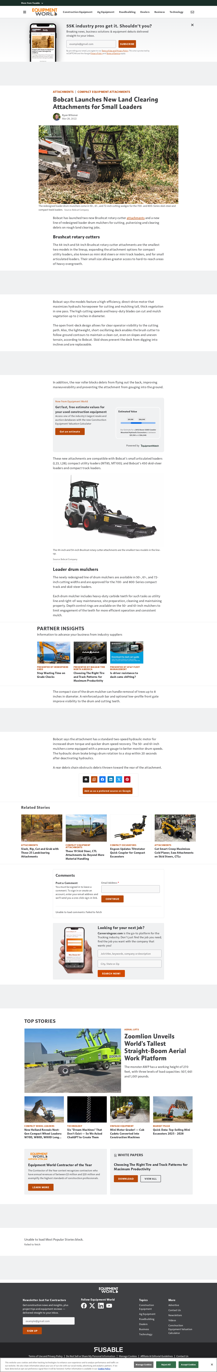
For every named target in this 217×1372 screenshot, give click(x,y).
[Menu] (25, 12)
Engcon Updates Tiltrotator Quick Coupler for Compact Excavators (127, 852)
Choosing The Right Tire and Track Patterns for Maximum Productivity (89, 676)
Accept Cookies (188, 1364)
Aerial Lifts (131, 1029)
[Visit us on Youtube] (109, 1305)
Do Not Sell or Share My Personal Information (90, 1356)
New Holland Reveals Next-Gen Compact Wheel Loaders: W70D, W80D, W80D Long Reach (43, 1133)
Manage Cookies (128, 1356)
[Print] (86, 779)
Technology (74, 1126)
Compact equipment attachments (104, 91)
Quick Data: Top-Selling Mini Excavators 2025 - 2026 (171, 1131)
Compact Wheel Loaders (39, 1126)
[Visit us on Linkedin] (101, 1305)
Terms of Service (113, 53)
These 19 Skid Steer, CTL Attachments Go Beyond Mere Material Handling (85, 854)
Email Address (110, 882)
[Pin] (127, 779)
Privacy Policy (97, 53)
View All (151, 1178)
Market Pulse (161, 1126)
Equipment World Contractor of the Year (60, 1165)
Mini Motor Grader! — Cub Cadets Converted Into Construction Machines (127, 1133)
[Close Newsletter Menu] (192, 25)
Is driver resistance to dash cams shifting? (124, 675)
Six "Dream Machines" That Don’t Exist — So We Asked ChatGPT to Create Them (84, 1133)
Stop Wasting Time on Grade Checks (51, 675)
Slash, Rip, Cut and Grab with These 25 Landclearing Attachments (40, 852)
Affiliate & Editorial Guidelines (156, 1356)
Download (126, 1178)
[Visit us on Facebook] (84, 1305)
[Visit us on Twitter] (92, 1305)
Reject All (166, 1364)
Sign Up (32, 1330)
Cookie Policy (104, 1368)
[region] (108, 1365)
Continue (112, 898)
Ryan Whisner (70, 115)
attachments (136, 218)
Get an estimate (70, 431)
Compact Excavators (123, 845)
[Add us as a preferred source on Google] (94, 779)
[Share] (102, 779)
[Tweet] (119, 779)
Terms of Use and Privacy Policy (115, 50)
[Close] (211, 1364)
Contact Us (182, 1356)
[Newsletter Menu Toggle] (192, 12)
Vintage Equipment (122, 1126)
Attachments (63, 91)
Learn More (40, 1187)
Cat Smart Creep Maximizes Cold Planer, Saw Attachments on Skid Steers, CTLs (174, 852)
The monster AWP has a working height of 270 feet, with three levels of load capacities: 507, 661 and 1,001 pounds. (158, 1071)
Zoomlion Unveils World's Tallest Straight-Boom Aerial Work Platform (155, 1047)
